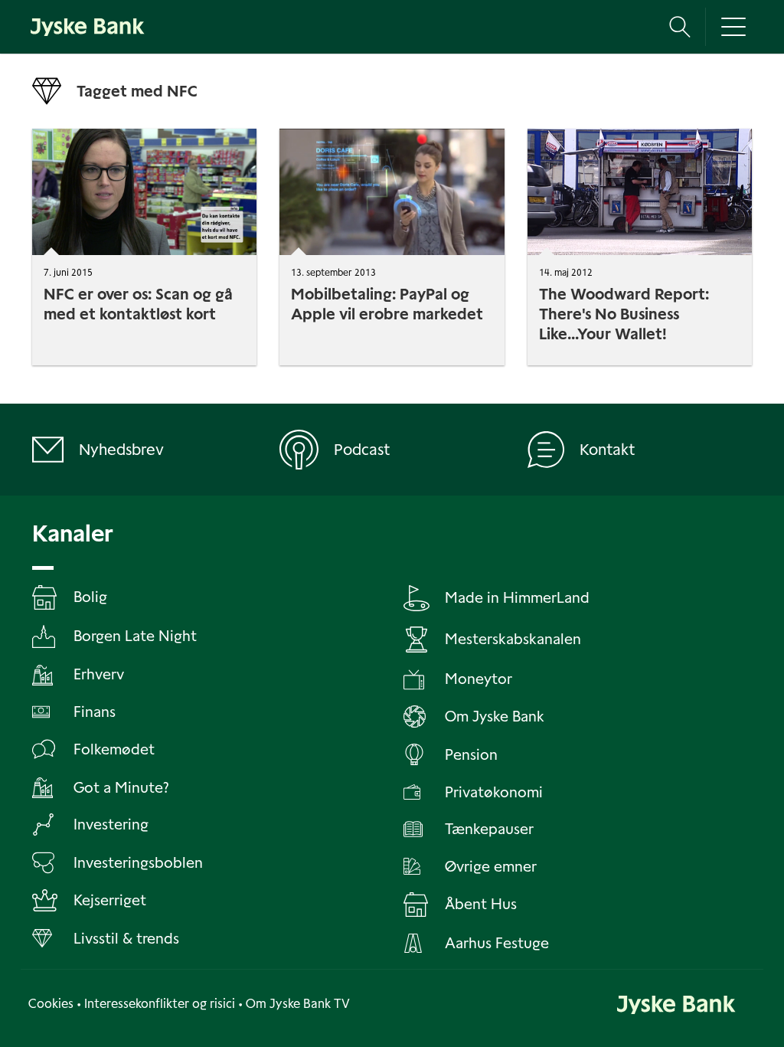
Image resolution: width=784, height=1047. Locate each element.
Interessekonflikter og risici (159, 1004)
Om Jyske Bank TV (298, 1004)
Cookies (51, 1004)
